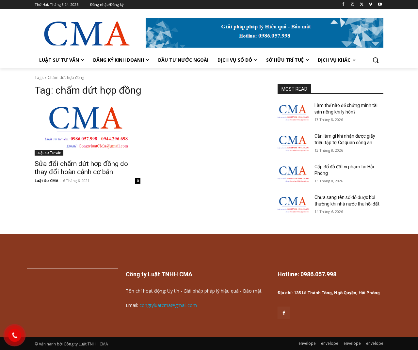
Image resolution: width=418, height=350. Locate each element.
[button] (375, 60)
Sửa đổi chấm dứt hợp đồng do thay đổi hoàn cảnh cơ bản (81, 168)
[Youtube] (379, 4)
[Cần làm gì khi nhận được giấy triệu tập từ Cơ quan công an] (293, 144)
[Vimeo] (370, 4)
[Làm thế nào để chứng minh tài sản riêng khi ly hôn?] (293, 113)
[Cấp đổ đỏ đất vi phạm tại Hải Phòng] (293, 175)
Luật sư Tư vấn (49, 152)
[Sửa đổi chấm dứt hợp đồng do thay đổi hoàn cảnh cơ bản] (87, 129)
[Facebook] (343, 4)
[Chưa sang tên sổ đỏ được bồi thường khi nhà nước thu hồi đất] (293, 205)
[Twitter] (361, 4)
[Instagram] (352, 4)
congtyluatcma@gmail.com (168, 305)
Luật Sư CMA (46, 180)
